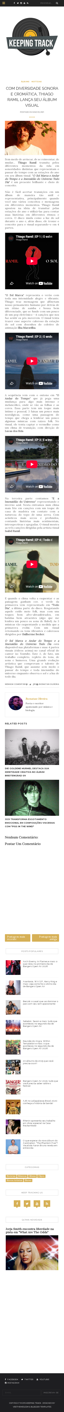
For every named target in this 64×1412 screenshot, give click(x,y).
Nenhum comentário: (16, 684)
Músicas (22, 1176)
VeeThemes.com (21, 1407)
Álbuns (25, 81)
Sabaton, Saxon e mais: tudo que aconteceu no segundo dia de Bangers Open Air (40, 1023)
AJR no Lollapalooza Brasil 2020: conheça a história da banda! (40, 1102)
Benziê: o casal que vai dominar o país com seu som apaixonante (40, 1002)
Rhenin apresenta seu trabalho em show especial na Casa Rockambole (39, 1123)
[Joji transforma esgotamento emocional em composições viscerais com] (32, 798)
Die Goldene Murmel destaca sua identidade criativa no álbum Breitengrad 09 (27, 772)
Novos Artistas (14, 1180)
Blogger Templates (41, 1407)
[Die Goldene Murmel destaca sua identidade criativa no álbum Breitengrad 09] (32, 747)
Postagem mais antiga (48, 938)
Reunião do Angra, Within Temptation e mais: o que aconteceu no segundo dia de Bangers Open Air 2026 (38, 1045)
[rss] (28, 3)
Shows (28, 1180)
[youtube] (25, 3)
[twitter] (18, 3)
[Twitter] (27, 1203)
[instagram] (22, 3)
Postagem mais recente (16, 938)
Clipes (41, 1176)
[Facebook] (17, 1203)
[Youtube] (37, 1203)
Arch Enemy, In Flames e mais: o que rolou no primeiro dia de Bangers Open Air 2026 (40, 964)
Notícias (37, 81)
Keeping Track (33, 1403)
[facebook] (15, 3)
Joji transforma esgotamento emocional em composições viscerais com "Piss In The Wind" (30, 823)
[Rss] (47, 1203)
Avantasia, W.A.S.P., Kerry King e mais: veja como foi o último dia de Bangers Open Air (40, 984)
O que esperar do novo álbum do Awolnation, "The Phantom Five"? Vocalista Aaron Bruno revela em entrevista (40, 1144)
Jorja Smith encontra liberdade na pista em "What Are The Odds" (30, 1230)
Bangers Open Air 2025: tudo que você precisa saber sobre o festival (40, 1083)
